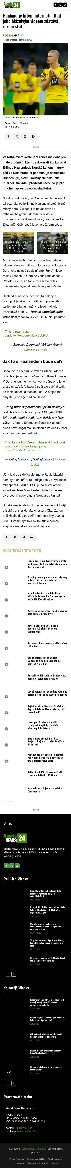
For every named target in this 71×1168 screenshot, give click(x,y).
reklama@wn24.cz (28, 1131)
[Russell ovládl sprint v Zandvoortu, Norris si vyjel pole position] (14, 678)
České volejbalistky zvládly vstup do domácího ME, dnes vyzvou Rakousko (47, 692)
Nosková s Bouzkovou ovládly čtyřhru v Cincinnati (47, 644)
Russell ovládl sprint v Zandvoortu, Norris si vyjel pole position (46, 676)
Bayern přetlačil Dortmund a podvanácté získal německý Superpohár (42, 628)
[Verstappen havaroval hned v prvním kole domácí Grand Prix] (14, 613)
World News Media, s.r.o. (34, 1148)
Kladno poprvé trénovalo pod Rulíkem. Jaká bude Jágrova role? (47, 1019)
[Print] (33, 136)
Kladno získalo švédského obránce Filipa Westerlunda (45, 1052)
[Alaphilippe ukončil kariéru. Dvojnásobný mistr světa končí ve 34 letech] (14, 742)
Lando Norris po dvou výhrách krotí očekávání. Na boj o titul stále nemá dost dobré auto (47, 564)
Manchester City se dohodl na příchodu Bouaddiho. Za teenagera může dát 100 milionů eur (46, 596)
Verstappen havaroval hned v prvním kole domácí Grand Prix (47, 612)
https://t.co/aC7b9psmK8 (23, 450)
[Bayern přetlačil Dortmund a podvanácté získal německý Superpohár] (14, 629)
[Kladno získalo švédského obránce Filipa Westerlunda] (16, 1053)
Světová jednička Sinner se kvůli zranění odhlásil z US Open (44, 773)
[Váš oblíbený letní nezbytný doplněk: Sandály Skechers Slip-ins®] (16, 1036)
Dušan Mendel (20, 123)
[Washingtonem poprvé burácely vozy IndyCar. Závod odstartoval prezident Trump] (14, 581)
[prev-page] (5, 803)
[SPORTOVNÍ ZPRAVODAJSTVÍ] (12, 5)
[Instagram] (60, 5)
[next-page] (11, 803)
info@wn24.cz (24, 1128)
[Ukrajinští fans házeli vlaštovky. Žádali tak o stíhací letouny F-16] (16, 960)
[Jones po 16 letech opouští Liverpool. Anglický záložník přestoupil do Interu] (14, 726)
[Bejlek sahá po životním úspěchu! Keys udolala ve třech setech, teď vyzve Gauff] (14, 710)
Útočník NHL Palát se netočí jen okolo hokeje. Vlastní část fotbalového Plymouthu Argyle (47, 910)
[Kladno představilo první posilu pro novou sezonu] (16, 1069)
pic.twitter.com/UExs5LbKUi (28, 335)
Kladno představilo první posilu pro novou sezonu (46, 1068)
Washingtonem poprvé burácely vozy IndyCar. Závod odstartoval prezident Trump (47, 580)
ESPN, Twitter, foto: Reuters (26, 117)
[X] (65, 5)
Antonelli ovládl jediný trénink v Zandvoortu (44, 789)
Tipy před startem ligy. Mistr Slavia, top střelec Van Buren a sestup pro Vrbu (47, 943)
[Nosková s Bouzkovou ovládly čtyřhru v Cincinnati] (14, 645)
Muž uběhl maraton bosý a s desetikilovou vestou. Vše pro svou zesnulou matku (46, 926)
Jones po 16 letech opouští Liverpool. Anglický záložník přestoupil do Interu (42, 725)
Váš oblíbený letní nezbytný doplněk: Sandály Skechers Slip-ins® (46, 1035)
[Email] (25, 136)
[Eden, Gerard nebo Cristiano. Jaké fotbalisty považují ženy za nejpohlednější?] (16, 895)
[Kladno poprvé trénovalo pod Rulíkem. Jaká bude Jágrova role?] (16, 1020)
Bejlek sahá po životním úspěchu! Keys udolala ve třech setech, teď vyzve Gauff (45, 709)
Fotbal (8, 35)
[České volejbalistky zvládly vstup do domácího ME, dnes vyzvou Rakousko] (14, 694)
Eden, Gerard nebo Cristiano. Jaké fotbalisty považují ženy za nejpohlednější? (45, 893)
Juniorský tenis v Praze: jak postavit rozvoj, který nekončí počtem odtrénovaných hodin (47, 1002)
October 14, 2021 (35, 350)
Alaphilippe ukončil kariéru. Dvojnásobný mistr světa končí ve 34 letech (45, 741)
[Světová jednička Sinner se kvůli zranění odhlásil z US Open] (14, 774)
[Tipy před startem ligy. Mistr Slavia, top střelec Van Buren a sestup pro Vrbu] (16, 944)
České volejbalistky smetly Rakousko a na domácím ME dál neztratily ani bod (44, 661)
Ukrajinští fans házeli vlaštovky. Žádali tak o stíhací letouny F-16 (47, 959)
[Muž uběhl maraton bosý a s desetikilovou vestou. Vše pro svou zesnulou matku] (16, 928)
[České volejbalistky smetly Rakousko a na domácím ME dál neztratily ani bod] (14, 662)
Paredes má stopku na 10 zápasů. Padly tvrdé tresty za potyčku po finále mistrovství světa (45, 757)
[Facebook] (56, 5)
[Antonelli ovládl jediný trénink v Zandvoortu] (14, 791)
